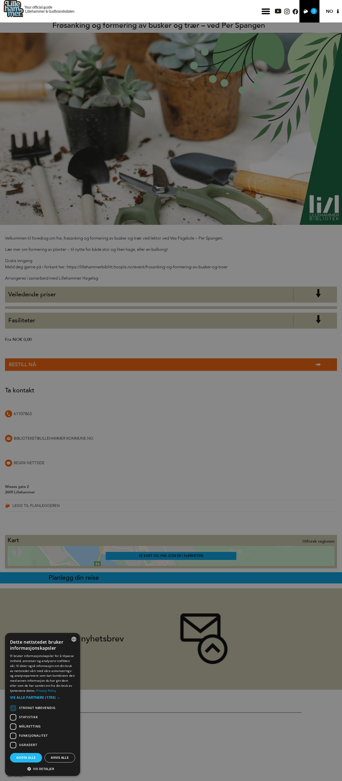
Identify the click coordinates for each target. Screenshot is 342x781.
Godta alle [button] (26, 757)
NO (329, 11)
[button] (42, 697)
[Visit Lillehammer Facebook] (295, 13)
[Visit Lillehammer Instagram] (287, 13)
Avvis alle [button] (60, 757)
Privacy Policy (46, 690)
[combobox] (73, 639)
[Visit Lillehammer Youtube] (278, 12)
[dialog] (42, 704)
